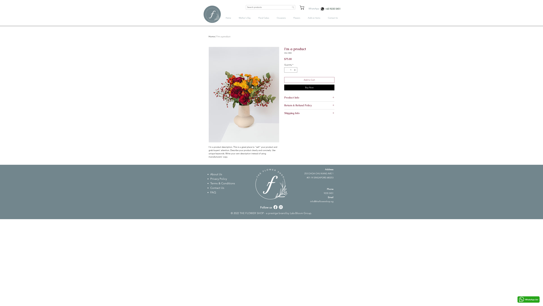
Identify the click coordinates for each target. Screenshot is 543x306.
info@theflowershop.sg (321, 201)
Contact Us (217, 188)
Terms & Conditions (222, 183)
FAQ (213, 192)
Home (212, 36)
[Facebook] (275, 207)
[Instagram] (281, 207)
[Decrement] (286, 69)
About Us (216, 174)
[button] (281, 17)
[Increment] (295, 69)
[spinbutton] (290, 69)
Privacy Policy (219, 178)
